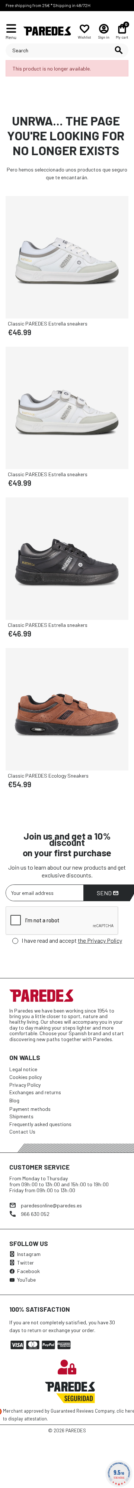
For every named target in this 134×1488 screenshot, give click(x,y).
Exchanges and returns (35, 1092)
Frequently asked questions (40, 1124)
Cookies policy (25, 1077)
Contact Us (22, 1131)
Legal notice (23, 1069)
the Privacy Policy (100, 940)
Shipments (21, 1116)
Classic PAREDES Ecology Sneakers (48, 775)
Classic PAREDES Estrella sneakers (47, 323)
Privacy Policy (25, 1085)
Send (105, 892)
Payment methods (30, 1109)
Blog (14, 1100)
